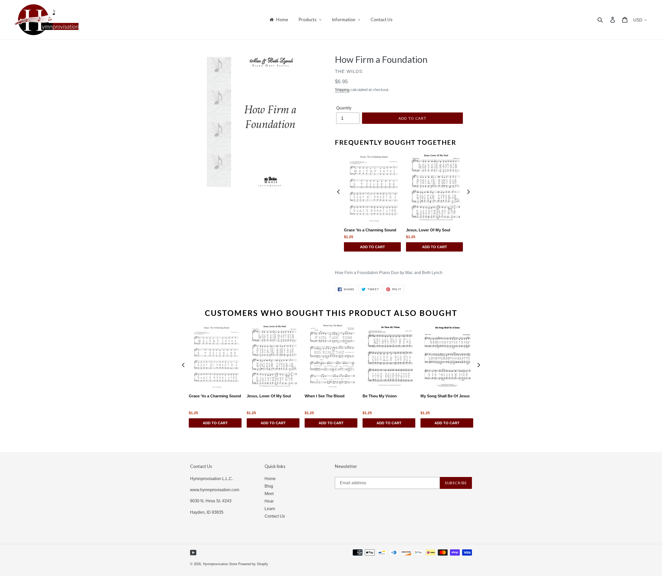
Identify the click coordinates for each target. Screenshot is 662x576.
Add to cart (372, 247)
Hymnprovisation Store (220, 564)
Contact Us (275, 516)
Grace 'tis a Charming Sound (370, 230)
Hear (269, 501)
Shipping (342, 89)
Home (270, 478)
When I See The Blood (324, 396)
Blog (269, 486)
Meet (269, 493)
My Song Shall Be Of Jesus (445, 396)
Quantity (343, 108)
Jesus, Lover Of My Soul (428, 230)
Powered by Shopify (253, 564)
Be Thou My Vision (380, 396)
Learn (270, 508)
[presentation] (338, 192)
